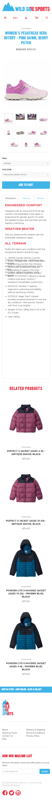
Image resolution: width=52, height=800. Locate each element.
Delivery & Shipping (35, 729)
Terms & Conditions (35, 733)
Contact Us (7, 736)
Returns (41, 198)
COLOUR (6, 169)
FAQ (4, 739)
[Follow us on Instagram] (18, 793)
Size (4, 158)
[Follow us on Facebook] (5, 793)
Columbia (26, 447)
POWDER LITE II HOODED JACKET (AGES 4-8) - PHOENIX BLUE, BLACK (26, 666)
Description (10, 198)
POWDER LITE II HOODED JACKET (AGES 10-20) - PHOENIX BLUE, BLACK (26, 593)
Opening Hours (9, 733)
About (5, 729)
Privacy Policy (33, 736)
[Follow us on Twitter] (12, 793)
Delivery (26, 198)
